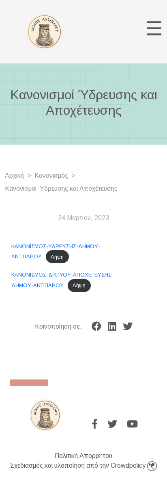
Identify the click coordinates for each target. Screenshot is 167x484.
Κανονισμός (51, 175)
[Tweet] (128, 326)
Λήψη (57, 257)
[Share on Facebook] (96, 326)
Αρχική (14, 175)
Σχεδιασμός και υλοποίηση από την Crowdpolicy (78, 465)
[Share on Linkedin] (112, 326)
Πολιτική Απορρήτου (83, 455)
